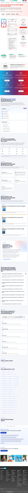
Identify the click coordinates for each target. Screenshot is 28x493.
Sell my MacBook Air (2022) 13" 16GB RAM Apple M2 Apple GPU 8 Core (9, 396)
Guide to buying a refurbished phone (19, 475)
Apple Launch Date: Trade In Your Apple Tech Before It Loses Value (9, 435)
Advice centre (19, 473)
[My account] (21, 0)
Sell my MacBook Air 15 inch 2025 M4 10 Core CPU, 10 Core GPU (8, 374)
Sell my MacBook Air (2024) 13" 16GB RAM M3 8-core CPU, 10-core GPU (9, 407)
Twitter (1, 474)
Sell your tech (24, 477)
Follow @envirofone (4, 450)
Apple (4, 426)
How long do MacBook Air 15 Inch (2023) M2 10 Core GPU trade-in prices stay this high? (14, 301)
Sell (25, 0)
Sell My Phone (2, 2)
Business (7, 480)
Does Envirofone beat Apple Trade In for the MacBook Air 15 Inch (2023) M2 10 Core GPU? (14, 283)
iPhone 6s (6, 422)
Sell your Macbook (23, 27)
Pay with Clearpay (19, 484)
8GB (9, 21)
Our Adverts (2, 476)
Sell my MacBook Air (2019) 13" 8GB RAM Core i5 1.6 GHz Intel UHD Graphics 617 (10, 385)
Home (1, 426)
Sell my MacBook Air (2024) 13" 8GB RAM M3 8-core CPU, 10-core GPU (9, 411)
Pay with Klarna (19, 483)
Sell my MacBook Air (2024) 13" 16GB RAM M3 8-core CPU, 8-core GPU (9, 409)
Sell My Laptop (8, 2)
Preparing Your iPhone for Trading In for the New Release (8, 437)
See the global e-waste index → (6, 259)
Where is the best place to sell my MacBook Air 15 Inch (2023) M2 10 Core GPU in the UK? (14, 292)
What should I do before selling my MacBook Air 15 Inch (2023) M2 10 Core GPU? (14, 294)
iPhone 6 (2, 422)
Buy (23, 0)
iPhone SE (10, 422)
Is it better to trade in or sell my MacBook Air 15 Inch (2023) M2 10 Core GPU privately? (14, 286)
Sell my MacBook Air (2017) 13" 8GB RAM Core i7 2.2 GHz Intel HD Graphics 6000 (10, 378)
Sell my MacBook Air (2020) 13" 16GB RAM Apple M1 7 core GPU (8, 387)
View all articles (3, 432)
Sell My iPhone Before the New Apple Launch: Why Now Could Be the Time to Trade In (12, 439)
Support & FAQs (8, 479)
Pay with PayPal (19, 485)
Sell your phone (25, 474)
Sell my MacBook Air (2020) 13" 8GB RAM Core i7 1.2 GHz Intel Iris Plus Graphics (10, 394)
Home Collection (25, 484)
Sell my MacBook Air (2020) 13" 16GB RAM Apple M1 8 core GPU (8, 389)
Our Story (1, 477)
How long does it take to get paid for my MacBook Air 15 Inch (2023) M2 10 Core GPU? (14, 298)
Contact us (1, 471)
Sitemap (18, 482)
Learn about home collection (23, 46)
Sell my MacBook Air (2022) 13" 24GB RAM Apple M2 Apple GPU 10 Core (9, 398)
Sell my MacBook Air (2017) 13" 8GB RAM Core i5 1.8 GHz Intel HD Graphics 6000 (10, 376)
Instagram (1, 475)
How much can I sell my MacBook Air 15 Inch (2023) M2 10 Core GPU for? (14, 273)
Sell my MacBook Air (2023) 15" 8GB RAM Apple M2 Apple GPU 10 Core (9, 405)
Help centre (18, 472)
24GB (15, 21)
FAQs (18, 477)
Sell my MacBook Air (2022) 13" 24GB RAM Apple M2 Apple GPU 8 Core (9, 400)
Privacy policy (7, 475)
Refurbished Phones (18, 2)
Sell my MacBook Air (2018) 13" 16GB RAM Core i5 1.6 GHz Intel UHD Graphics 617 (10, 380)
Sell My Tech (12, 2)
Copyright (7, 478)
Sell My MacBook (3, 362)
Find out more (7, 80)
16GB (12, 21)
